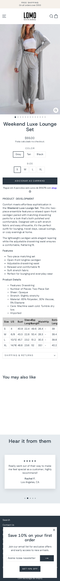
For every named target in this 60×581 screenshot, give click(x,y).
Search (6, 520)
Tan (29, 154)
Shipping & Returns (19, 355)
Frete (18, 141)
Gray (18, 154)
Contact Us (8, 525)
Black (40, 154)
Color (30, 148)
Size (30, 163)
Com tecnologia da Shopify (30, 578)
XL (40, 169)
